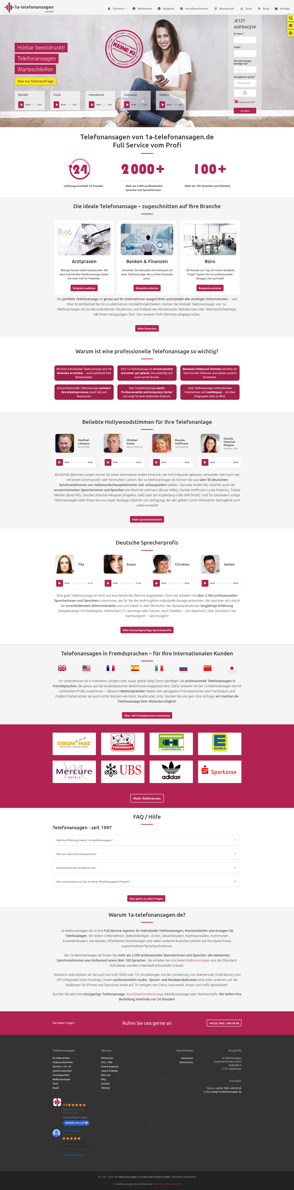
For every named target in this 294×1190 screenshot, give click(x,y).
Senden (245, 110)
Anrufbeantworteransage (144, 994)
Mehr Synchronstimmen (147, 519)
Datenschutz (186, 1062)
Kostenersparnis (109, 1066)
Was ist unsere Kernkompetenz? (76, 854)
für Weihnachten (61, 1058)
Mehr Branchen (147, 328)
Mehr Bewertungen (74, 1155)
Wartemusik (226, 8)
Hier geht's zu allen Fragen (146, 898)
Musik (56, 1088)
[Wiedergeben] (21, 105)
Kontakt (105, 1083)
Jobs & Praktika (109, 1070)
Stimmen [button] (118, 8)
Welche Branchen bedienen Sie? (76, 867)
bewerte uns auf (74, 1122)
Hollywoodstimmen (63, 1062)
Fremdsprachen (61, 1075)
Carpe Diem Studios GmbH (167, 1184)
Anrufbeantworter (196, 8)
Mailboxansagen (198, 960)
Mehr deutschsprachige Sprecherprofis (147, 630)
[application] (29, 104)
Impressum (187, 1058)
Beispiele (168, 8)
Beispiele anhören (84, 288)
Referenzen (144, 8)
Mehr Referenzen (147, 798)
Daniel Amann (71, 1130)
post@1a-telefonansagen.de (226, 1091)
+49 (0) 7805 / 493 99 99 (224, 1023)
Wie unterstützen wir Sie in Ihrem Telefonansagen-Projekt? (93, 881)
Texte (248, 8)
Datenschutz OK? (246, 102)
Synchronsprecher (62, 1070)
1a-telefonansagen (76, 1100)
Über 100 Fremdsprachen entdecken (147, 715)
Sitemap (105, 1088)
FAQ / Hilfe (106, 1062)
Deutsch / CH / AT (62, 1066)
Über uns (105, 1075)
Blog (265, 8)
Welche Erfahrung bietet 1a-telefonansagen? (84, 840)
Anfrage (284, 8)
